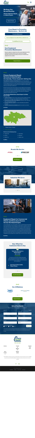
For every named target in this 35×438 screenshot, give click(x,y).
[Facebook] (15, 363)
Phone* (19, 316)
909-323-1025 (8, 129)
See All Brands (17, 159)
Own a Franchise (5, 352)
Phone (6, 326)
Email (10, 326)
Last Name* (20, 311)
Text (14, 326)
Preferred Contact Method (8, 325)
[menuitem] (11, 369)
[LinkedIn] (19, 363)
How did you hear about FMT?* (23, 320)
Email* (5, 316)
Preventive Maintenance (17, 348)
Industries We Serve (29, 347)
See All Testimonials (17, 274)
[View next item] (19, 155)
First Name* (5, 311)
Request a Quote (17, 352)
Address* (5, 320)
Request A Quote (11, 20)
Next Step (29, 325)
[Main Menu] (31, 2)
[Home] (6, 2)
